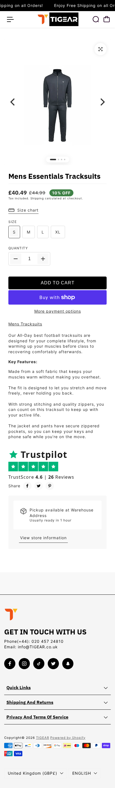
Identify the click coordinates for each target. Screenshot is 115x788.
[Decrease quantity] (15, 259)
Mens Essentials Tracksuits (54, 176)
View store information (43, 537)
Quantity (18, 248)
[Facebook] (27, 486)
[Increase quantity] (43, 259)
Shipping (37, 198)
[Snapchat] (67, 663)
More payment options (57, 311)
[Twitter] (38, 486)
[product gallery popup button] (100, 49)
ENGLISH (81, 773)
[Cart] (106, 19)
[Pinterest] (49, 486)
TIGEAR (42, 738)
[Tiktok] (38, 663)
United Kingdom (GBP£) (32, 773)
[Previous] (13, 102)
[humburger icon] (10, 19)
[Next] (102, 102)
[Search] (96, 19)
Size (12, 222)
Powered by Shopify (67, 738)
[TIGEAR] (57, 19)
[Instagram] (24, 663)
